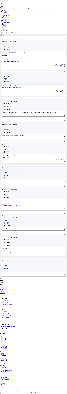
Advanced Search (2, 293)
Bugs (64, 65)
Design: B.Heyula (33, 392)
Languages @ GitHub (5, 369)
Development (28, 8)
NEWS (4, 19)
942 (7, 175)
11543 (8, 47)
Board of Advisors (4, 347)
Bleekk (6, 172)
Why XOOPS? (4, 346)
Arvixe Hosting (15, 390)
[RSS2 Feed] (20, 390)
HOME (4, 10)
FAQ (3, 354)
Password (1, 284)
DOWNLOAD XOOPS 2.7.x (7, 27)
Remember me (3, 286)
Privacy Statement (6, 15)
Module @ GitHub (6, 22)
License (5, 16)
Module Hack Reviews (40, 8)
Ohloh (3, 386)
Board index (4, 29)
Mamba (6, 44)
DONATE (63, 64)
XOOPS (4, 11)
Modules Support (18, 8)
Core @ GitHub (4, 367)
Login (5, 25)
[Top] (64, 66)
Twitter (3, 387)
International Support (33, 8)
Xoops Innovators (4, 348)
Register (5, 26)
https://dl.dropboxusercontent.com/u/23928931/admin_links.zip (11, 205)
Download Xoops (4, 359)
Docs (59, 65)
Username (1, 282)
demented (6, 127)
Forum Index (3, 8)
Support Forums (4, 362)
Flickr (3, 385)
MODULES (5, 21)
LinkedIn (3, 384)
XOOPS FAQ (5, 23)
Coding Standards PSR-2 (5, 371)
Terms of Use (2, 390)
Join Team (3, 375)
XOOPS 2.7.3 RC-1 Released (6, 311)
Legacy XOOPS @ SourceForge (7, 370)
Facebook (3, 383)
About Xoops (4, 345)
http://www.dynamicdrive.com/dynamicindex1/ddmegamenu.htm (11, 252)
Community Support (13, 8)
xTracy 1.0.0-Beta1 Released (6, 322)
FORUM (4, 17)
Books (3, 353)
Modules (61, 65)
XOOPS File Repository (17, 87)
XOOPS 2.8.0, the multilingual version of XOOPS (9, 326)
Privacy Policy (7, 390)
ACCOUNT (5, 24)
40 (7, 130)
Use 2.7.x (56, 65)
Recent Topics (6, 18)
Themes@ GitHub (5, 361)
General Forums (7, 8)
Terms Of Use (6, 14)
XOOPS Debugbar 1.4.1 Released (7, 315)
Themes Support (23, 8)
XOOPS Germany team (12, 52)
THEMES (4, 20)
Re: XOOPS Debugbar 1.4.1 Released (7, 300)
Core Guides (4, 355)
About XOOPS (6, 12)
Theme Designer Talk (46, 8)
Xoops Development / (5, 30)
